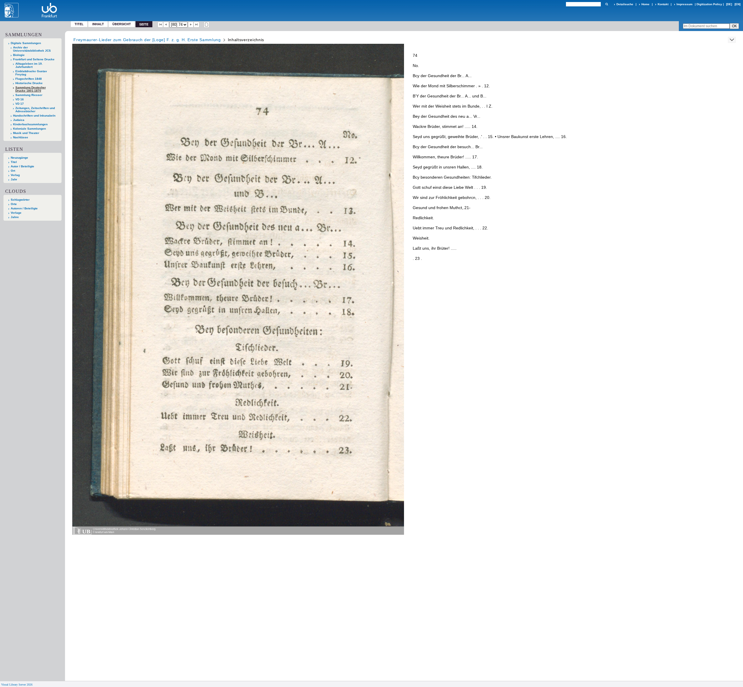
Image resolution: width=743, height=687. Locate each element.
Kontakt (663, 4)
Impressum (684, 4)
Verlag (15, 175)
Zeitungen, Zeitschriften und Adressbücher (35, 109)
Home (645, 4)
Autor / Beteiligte (22, 166)
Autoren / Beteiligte (24, 208)
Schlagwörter (20, 199)
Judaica (18, 120)
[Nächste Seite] (191, 25)
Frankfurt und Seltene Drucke (34, 59)
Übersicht (121, 24)
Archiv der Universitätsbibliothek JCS (32, 49)
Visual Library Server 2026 (17, 684)
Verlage (16, 212)
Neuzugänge (19, 157)
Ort (13, 170)
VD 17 (19, 103)
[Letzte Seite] (196, 25)
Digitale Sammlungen (26, 43)
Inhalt (98, 24)
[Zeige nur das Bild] (207, 25)
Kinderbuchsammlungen (30, 124)
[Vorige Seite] (166, 25)
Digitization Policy (709, 4)
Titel (79, 24)
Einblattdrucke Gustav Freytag (31, 73)
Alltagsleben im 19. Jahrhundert (29, 65)
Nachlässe (20, 137)
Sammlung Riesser (28, 95)
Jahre (15, 217)
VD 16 (19, 99)
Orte (14, 204)
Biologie (19, 55)
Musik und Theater (26, 133)
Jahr (14, 179)
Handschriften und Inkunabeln (34, 115)
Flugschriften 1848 (28, 78)
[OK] (607, 4)
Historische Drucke (29, 83)
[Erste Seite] (160, 25)
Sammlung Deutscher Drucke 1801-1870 (30, 89)
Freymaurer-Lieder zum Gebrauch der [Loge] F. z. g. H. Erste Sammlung (147, 39)
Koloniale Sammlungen (29, 128)
